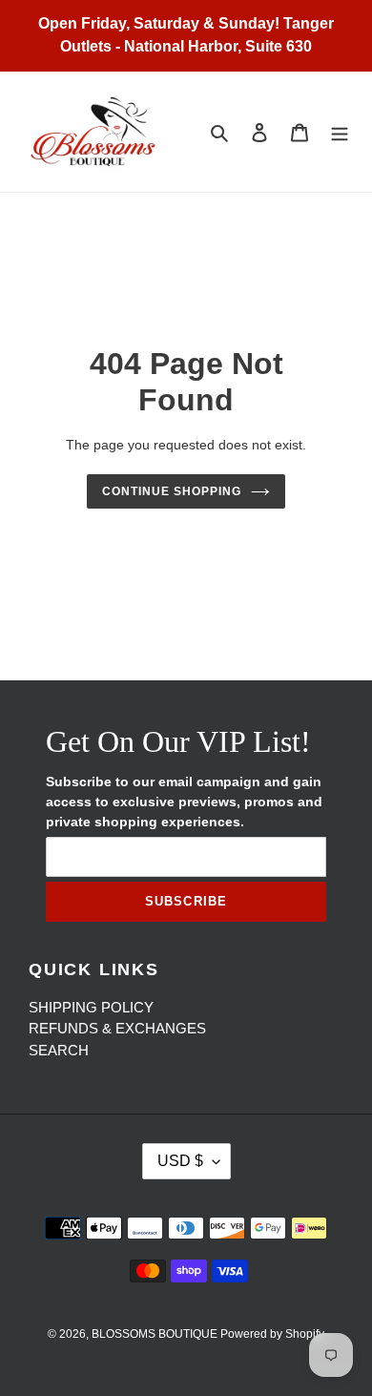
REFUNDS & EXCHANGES (117, 1028)
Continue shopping (171, 491)
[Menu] (340, 132)
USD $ (180, 1161)
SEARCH (59, 1050)
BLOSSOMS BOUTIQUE (156, 1334)
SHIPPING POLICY (91, 1007)
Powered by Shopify (272, 1334)
